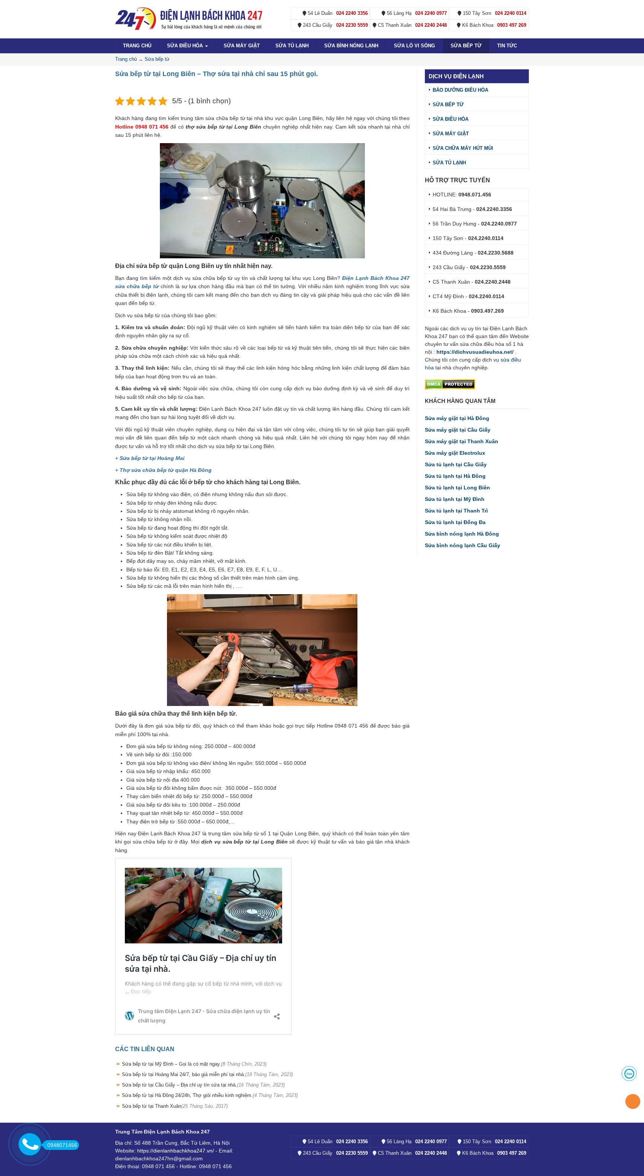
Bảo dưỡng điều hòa (460, 90)
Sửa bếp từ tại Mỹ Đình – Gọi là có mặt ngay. (194, 1064)
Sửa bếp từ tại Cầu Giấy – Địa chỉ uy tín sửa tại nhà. (203, 1085)
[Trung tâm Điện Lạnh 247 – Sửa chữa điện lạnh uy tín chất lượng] (189, 18)
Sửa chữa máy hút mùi (463, 148)
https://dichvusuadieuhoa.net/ (475, 352)
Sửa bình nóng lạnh (351, 45)
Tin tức (507, 45)
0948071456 (62, 1145)
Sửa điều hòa (185, 45)
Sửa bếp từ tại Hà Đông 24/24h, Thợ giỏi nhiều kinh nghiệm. (210, 1095)
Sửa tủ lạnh (292, 45)
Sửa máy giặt (242, 45)
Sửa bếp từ (466, 45)
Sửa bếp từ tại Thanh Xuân (175, 1106)
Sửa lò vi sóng (414, 45)
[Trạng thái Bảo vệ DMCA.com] (450, 384)
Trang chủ (137, 45)
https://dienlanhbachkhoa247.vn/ (175, 1151)
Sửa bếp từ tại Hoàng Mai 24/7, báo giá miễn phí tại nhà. (207, 1074)
